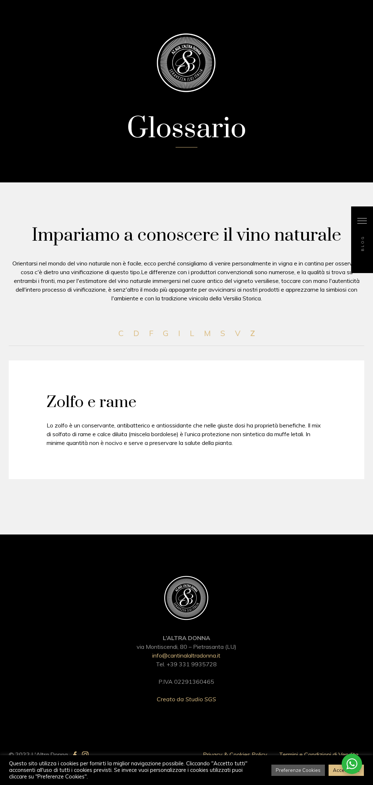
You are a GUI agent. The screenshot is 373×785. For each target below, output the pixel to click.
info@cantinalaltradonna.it (186, 655)
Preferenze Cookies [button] (298, 770)
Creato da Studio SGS (186, 699)
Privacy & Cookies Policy (235, 754)
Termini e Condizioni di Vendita (318, 754)
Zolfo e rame (92, 402)
